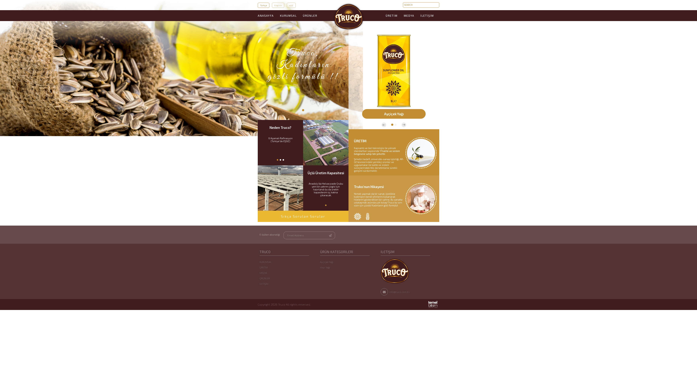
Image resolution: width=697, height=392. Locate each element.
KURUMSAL (288, 15)
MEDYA (409, 15)
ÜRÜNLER (310, 15)
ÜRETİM (392, 15)
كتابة (291, 5)
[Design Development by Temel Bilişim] (432, 307)
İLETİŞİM (427, 15)
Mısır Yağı (325, 267)
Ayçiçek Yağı (326, 262)
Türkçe (263, 5)
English (278, 5)
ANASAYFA (266, 15)
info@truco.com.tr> (399, 292)
